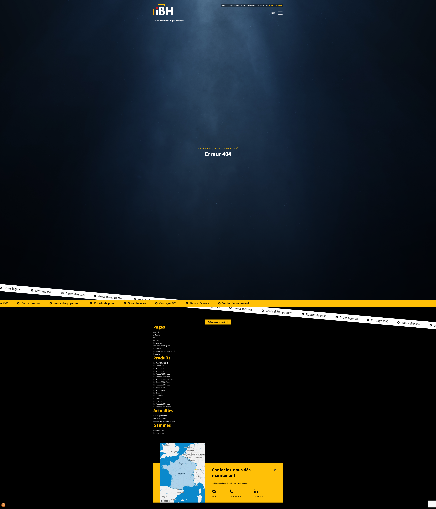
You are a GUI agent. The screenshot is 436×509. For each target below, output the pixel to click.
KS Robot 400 (158, 368)
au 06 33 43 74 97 (275, 5)
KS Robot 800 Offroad (161, 382)
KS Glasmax (157, 396)
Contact (156, 340)
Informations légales (161, 346)
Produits (156, 354)
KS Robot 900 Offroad (161, 385)
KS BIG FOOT (158, 401)
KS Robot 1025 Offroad (162, 406)
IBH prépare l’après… (161, 416)
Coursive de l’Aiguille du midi (164, 421)
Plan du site (157, 348)
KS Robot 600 (158, 371)
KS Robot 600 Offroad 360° (163, 379)
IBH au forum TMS (160, 418)
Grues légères (158, 430)
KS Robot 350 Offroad (161, 404)
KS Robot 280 (158, 366)
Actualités (157, 335)
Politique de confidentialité (164, 351)
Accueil (156, 21)
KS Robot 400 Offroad (161, 374)
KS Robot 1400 (159, 390)
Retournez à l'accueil (216, 322)
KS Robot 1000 (159, 387)
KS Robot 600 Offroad (161, 376)
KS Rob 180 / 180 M (160, 363)
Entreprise (157, 343)
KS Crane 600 (158, 393)
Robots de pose (159, 433)
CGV (154, 337)
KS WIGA (156, 398)
